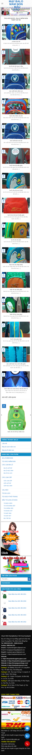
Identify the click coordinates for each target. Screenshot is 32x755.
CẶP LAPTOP (7, 483)
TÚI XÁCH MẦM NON (9, 461)
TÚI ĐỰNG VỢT (8, 510)
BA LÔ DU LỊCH (8, 473)
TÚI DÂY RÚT (7, 515)
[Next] (30, 418)
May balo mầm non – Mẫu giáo (16, 5)
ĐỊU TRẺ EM (7, 518)
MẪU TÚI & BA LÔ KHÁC (10, 500)
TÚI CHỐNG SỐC (8, 508)
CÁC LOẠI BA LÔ (7, 464)
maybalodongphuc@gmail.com (16, 647)
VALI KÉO (5, 490)
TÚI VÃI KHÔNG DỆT (9, 505)
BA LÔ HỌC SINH (8, 470)
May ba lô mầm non (8, 450)
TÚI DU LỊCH (6, 493)
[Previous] (1, 418)
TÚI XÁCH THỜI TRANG (10, 496)
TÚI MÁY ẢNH (7, 513)
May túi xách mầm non (9, 447)
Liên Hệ (4, 443)
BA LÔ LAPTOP (8, 468)
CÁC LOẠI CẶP (7, 477)
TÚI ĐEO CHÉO (8, 503)
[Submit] (29, 579)
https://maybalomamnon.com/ (17, 654)
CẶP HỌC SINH (8, 485)
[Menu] (2, 3)
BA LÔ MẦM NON (7, 458)
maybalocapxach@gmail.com (16, 652)
